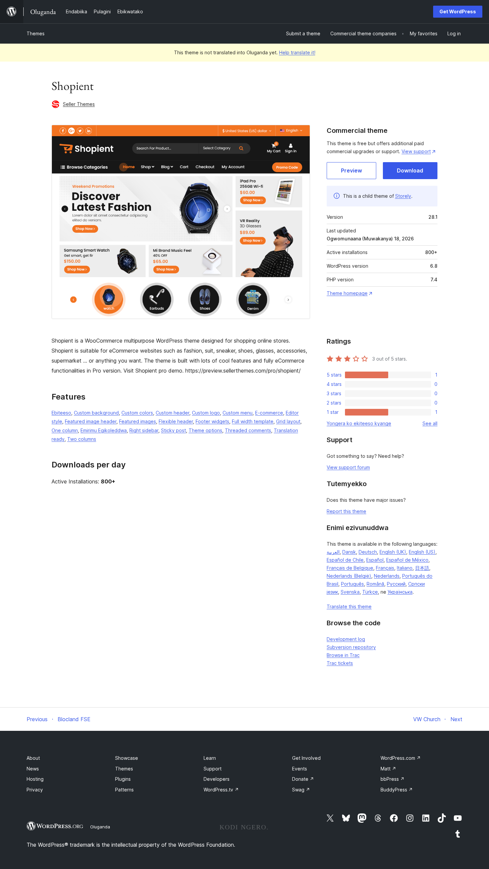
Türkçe (370, 592)
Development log (346, 639)
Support (213, 768)
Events (299, 768)
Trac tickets (340, 663)
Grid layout (288, 421)
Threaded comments (248, 430)
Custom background (96, 413)
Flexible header (176, 421)
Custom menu (237, 413)
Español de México (407, 560)
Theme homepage (347, 293)
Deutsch (368, 552)
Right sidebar (143, 430)
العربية (333, 552)
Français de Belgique (350, 568)
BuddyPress (397, 789)
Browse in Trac (343, 655)
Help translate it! (297, 52)
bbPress (393, 779)
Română (375, 584)
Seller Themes (79, 104)
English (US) (422, 552)
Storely (403, 196)
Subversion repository (351, 647)
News (33, 768)
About (33, 758)
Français (385, 568)
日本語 (422, 568)
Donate (303, 779)
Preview (351, 170)
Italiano (404, 568)
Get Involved (306, 758)
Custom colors (137, 413)
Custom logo (206, 413)
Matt (388, 768)
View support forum (348, 467)
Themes (36, 33)
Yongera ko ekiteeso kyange (359, 423)
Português (352, 584)
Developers (217, 779)
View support (416, 151)
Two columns (81, 439)
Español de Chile (345, 560)
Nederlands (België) (349, 576)
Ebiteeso (61, 413)
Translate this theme (349, 606)
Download (410, 170)
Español (375, 560)
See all (429, 423)
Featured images (137, 421)
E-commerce (269, 413)
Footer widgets (212, 421)
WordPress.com (401, 758)
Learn (210, 758)
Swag (301, 789)
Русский (396, 584)
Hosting (35, 779)
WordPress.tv (221, 789)
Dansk (349, 552)
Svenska (350, 592)
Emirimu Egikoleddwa (104, 430)
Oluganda (100, 826)
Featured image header (90, 421)
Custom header (172, 413)
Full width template (252, 421)
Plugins (123, 779)
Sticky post (173, 430)
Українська (400, 592)
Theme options (205, 430)
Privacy (35, 789)
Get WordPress (457, 11)
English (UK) (393, 552)
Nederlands (387, 576)
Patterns (124, 789)
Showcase (126, 758)
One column (65, 430)
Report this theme (346, 511)
